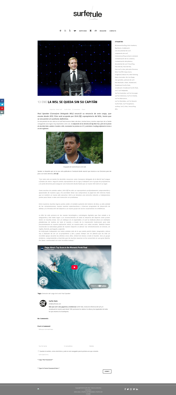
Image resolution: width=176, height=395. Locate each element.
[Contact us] (2, 112)
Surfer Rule (67, 109)
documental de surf (121, 64)
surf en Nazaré (131, 101)
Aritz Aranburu (132, 45)
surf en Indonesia (120, 96)
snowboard (118, 88)
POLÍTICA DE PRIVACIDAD (88, 392)
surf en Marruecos (121, 98)
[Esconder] (1, 115)
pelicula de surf (129, 80)
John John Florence (132, 69)
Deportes (52, 109)
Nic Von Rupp (130, 77)
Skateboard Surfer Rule (122, 85)
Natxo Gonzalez (120, 77)
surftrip (117, 106)
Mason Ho (125, 74)
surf (116, 90)
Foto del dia (119, 66)
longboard (118, 74)
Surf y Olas (124, 106)
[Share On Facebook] (2, 101)
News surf (59, 109)
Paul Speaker (43, 114)
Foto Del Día (127, 66)
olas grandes (119, 80)
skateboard (132, 82)
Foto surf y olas (120, 69)
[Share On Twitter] (2, 105)
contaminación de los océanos (125, 58)
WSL (116, 109)
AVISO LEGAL (77, 392)
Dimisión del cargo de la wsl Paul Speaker (56, 293)
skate (126, 82)
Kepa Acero (128, 72)
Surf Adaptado (123, 90)
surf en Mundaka (120, 101)
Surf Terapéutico (128, 104)
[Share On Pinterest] (2, 108)
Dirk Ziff (78, 116)
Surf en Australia (120, 93)
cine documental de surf (123, 51)
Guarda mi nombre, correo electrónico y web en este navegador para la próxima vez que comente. (69, 351)
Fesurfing (131, 64)
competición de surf (121, 53)
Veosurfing (132, 106)
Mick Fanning (134, 74)
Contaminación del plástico (123, 61)
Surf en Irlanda (132, 96)
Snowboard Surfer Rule (130, 88)
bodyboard (125, 48)
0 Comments (76, 109)
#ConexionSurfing (121, 45)
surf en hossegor (132, 93)
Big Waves (118, 48)
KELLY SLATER (119, 72)
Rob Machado (119, 82)
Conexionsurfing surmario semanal (126, 56)
